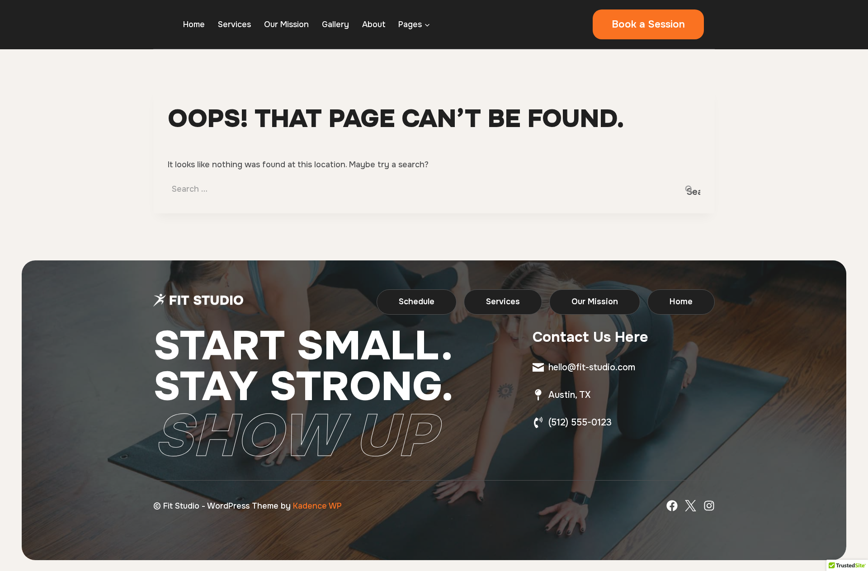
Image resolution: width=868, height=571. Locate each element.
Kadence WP (317, 506)
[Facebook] (672, 505)
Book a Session (648, 24)
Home (194, 24)
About (374, 24)
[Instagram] (709, 505)
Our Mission (286, 24)
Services (234, 24)
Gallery (335, 24)
